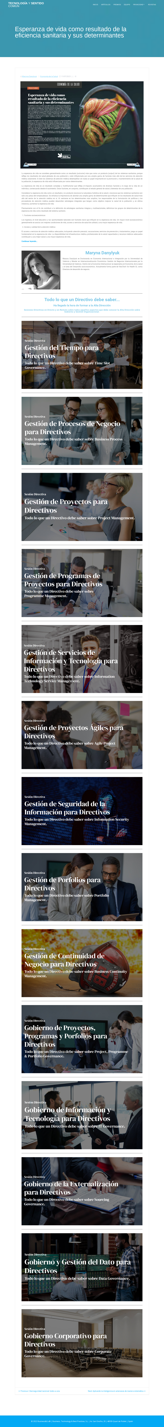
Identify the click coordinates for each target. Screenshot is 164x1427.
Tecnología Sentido (26, 5)
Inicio (95, 4)
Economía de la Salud (49, 76)
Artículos (105, 4)
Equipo (127, 4)
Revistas (152, 4)
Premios (117, 4)
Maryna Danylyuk (29, 76)
